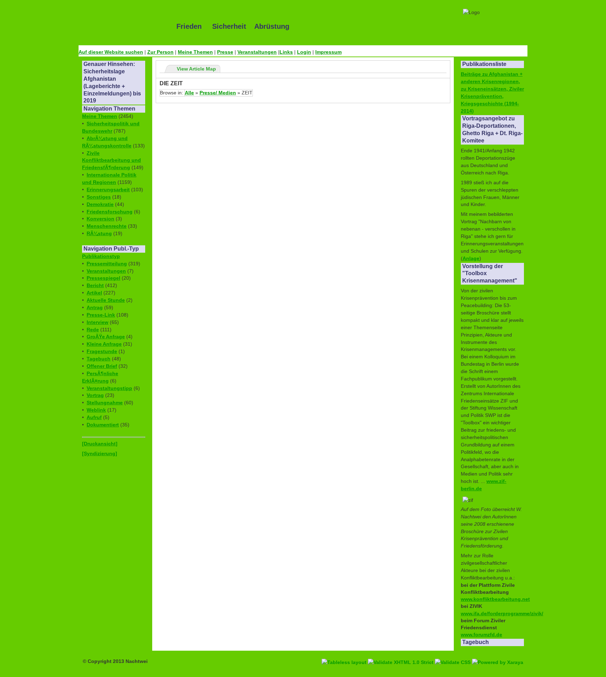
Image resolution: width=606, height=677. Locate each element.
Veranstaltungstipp (109, 388)
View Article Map (196, 69)
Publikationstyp (101, 256)
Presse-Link (101, 315)
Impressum (328, 52)
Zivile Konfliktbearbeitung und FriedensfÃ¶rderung (111, 160)
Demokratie (100, 204)
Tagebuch (98, 358)
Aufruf (94, 417)
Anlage (471, 258)
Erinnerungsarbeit (108, 189)
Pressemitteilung (107, 263)
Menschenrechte (107, 226)
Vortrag (95, 395)
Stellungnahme (105, 402)
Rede (93, 329)
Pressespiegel (103, 278)
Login (304, 52)
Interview (97, 322)
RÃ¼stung (99, 233)
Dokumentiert (103, 424)
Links (286, 52)
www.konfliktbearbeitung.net (495, 599)
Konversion (100, 218)
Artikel (94, 293)
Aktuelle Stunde (106, 300)
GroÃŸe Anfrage (106, 336)
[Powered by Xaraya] (497, 654)
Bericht (95, 285)
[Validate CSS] (453, 654)
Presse (225, 52)
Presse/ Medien (218, 92)
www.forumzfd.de (481, 634)
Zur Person (160, 52)
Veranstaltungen (257, 52)
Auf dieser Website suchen (111, 52)
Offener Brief (102, 366)
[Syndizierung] (99, 453)
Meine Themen (195, 52)
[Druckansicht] (99, 443)
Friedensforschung (110, 211)
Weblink (96, 410)
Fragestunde (102, 351)
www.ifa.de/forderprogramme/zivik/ (502, 613)
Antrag (95, 307)
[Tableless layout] (345, 654)
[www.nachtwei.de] (122, 26)
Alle (189, 92)
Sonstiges (99, 197)
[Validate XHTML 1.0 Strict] (401, 654)
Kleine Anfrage (104, 344)
